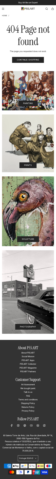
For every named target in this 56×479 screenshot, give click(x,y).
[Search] (47, 9)
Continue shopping (28, 60)
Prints (28, 165)
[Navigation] (3, 9)
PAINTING (28, 103)
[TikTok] (44, 425)
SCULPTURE (28, 239)
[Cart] (53, 9)
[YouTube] (31, 425)
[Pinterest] (25, 425)
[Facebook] (12, 425)
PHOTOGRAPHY (28, 327)
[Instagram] (18, 425)
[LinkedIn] (38, 425)
